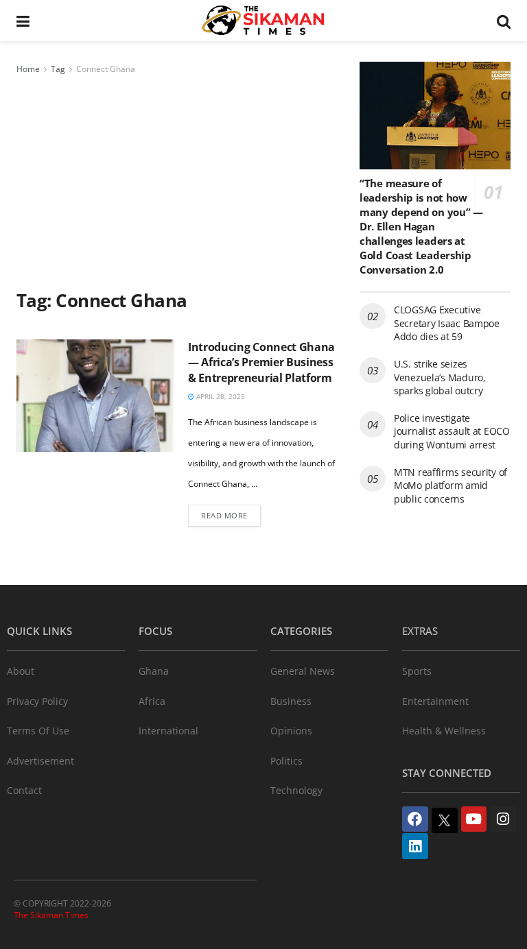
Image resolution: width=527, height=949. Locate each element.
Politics (286, 760)
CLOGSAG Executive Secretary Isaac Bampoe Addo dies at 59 (447, 323)
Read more (224, 515)
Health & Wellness (444, 730)
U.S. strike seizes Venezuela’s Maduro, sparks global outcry (440, 377)
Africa (152, 701)
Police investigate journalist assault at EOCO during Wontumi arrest (452, 431)
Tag (58, 69)
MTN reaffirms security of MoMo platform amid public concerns (450, 485)
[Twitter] (445, 821)
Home (28, 69)
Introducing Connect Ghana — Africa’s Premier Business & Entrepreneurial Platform (261, 362)
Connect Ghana (105, 69)
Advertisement (40, 760)
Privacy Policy (37, 701)
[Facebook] (415, 819)
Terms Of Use (38, 730)
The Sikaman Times (51, 915)
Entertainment (435, 701)
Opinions (291, 730)
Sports (417, 670)
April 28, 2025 (219, 396)
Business (291, 701)
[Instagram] (503, 819)
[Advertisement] (177, 180)
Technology (296, 790)
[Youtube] (474, 819)
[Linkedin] (415, 846)
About (20, 670)
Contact (24, 790)
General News (302, 670)
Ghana (154, 670)
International (168, 730)
